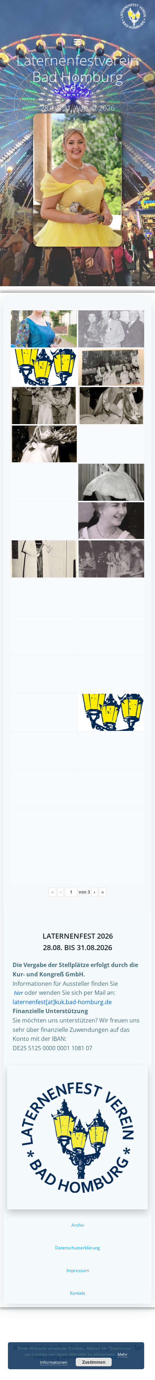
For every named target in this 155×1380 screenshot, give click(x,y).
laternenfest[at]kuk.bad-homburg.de (62, 1002)
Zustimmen (93, 1362)
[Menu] (77, 42)
